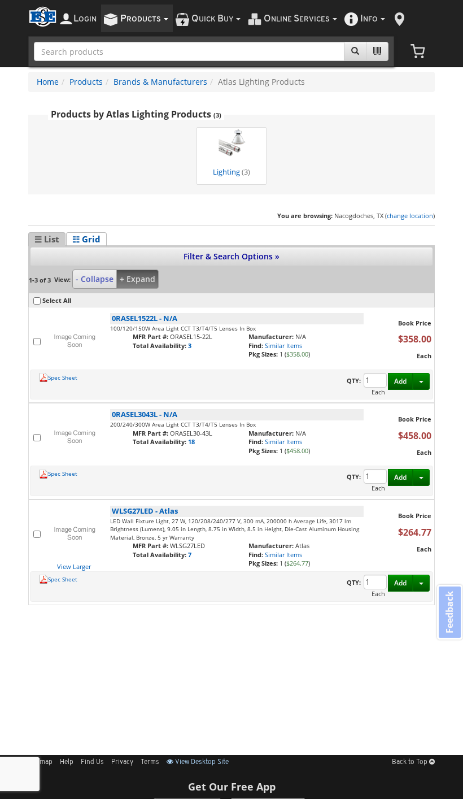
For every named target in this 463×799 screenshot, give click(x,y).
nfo (369, 19)
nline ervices (297, 19)
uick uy (213, 19)
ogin (85, 19)
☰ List (46, 239)
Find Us (92, 762)
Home (48, 81)
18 (191, 441)
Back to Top (410, 762)
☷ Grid (86, 239)
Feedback (449, 611)
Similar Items (283, 345)
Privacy (122, 762)
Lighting (231, 172)
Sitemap (40, 762)
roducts (141, 19)
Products (86, 81)
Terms (150, 762)
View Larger (74, 566)
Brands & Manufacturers (160, 81)
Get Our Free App (232, 786)
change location (410, 215)
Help (66, 762)
